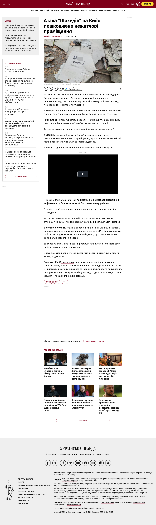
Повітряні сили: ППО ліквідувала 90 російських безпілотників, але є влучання (20, 38)
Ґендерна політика (26, 491)
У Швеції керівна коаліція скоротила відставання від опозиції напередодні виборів (20, 154)
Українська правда (52, 36)
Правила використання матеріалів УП (34, 485)
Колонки (65, 11)
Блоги (116, 11)
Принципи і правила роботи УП (31, 494)
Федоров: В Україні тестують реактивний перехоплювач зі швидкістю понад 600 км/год (20, 27)
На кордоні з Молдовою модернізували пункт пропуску (17, 111)
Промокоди (23, 503)
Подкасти (92, 11)
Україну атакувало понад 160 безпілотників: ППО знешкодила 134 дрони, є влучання (19, 125)
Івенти (84, 11)
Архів (123, 11)
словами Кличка (64, 218)
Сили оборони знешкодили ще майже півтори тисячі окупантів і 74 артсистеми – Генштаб (20, 167)
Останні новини (13, 63)
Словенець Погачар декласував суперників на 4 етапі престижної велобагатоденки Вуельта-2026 (19, 140)
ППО (56, 282)
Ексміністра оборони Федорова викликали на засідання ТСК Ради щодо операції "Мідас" (55, 405)
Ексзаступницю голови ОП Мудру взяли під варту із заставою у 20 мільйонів (108, 373)
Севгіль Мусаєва (107, 502)
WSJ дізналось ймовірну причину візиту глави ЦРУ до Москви (54, 372)
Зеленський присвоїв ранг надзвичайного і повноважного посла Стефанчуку (82, 404)
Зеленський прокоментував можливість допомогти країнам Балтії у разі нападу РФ (109, 406)
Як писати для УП (25, 497)
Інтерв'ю (75, 11)
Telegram (58, 114)
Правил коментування (93, 341)
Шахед (48, 282)
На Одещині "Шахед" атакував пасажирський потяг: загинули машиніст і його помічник (20, 48)
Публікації (44, 11)
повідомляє (67, 262)
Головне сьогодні (53, 350)
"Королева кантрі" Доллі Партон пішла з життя (17, 70)
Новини (34, 11)
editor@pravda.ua (74, 505)
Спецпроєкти (105, 11)
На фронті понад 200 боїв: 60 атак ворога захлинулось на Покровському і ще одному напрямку (20, 82)
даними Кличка (98, 227)
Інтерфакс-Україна (69, 481)
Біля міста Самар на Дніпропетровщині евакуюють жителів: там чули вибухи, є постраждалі (82, 373)
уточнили (66, 200)
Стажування (23, 500)
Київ (65, 282)
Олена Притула (139, 502)
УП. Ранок (55, 11)
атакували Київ (89, 98)
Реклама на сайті (25, 479)
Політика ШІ (23, 488)
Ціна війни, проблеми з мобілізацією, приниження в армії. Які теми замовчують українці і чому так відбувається (19, 97)
